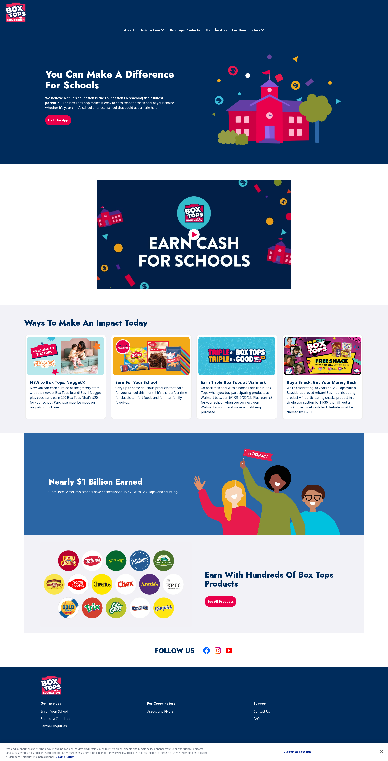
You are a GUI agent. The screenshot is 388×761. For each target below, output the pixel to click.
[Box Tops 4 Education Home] (15, 12)
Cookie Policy (65, 757)
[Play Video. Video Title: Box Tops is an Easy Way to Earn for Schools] (194, 234)
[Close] (381, 751)
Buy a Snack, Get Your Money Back (321, 382)
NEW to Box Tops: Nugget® (57, 382)
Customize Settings (297, 751)
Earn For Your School (136, 382)
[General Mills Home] (51, 686)
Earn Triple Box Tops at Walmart (233, 382)
